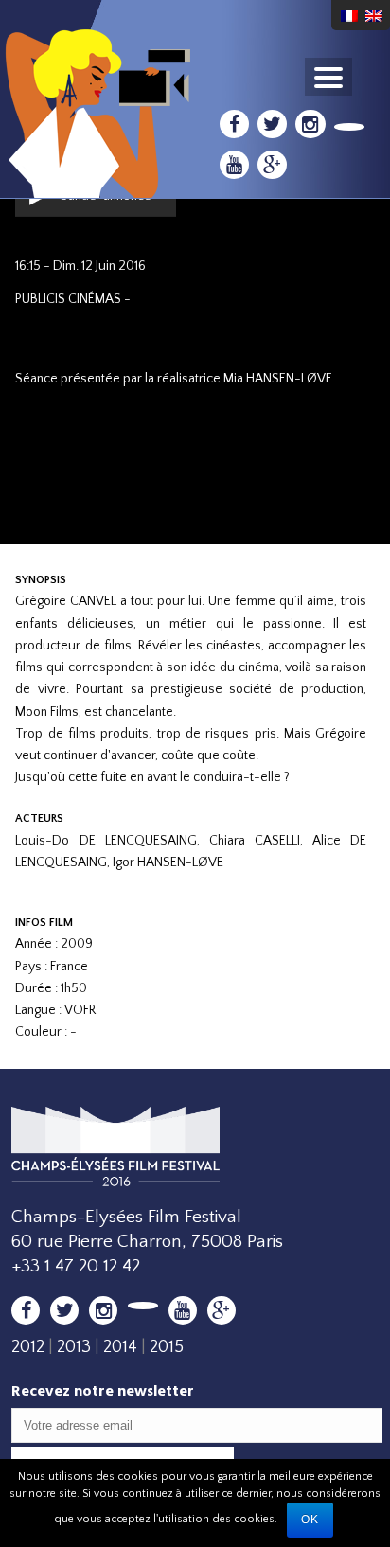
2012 (27, 1347)
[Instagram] (310, 124)
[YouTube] (234, 165)
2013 (74, 1347)
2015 (167, 1347)
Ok (310, 1519)
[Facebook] (234, 124)
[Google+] (272, 165)
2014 (120, 1347)
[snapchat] (349, 127)
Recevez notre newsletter (102, 1390)
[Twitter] (272, 124)
